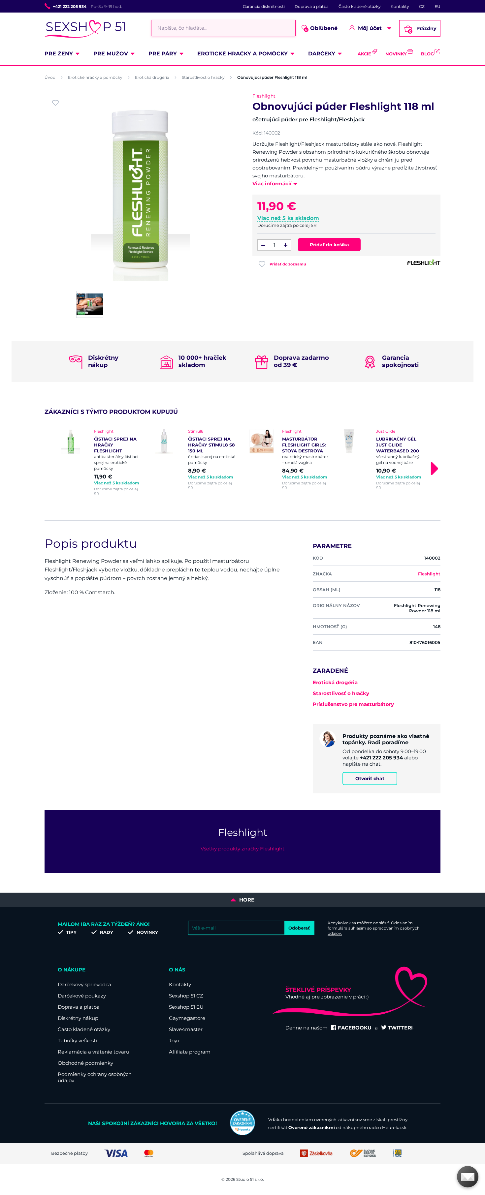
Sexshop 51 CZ (186, 996)
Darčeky (321, 53)
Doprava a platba (312, 6)
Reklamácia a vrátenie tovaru (93, 1052)
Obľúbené (321, 28)
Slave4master (186, 1029)
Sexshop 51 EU (186, 1007)
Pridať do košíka (329, 245)
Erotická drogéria (152, 77)
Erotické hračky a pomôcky (242, 53)
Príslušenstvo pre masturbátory (353, 704)
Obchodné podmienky (85, 1063)
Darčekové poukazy (82, 996)
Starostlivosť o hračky (203, 77)
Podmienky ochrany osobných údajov (95, 1077)
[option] (101, 462)
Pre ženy (59, 53)
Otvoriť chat (369, 778)
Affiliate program (189, 1052)
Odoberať (299, 928)
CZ (422, 6)
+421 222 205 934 (69, 6)
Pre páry (162, 53)
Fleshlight (263, 96)
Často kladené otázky (360, 6)
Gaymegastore (187, 1018)
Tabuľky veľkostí (77, 1040)
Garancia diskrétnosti (264, 6)
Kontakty (400, 6)
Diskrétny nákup (78, 1018)
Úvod (50, 77)
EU (437, 6)
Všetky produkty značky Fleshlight (242, 848)
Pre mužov (110, 53)
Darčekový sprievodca (84, 984)
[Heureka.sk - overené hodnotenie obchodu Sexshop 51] (242, 1133)
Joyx (174, 1040)
